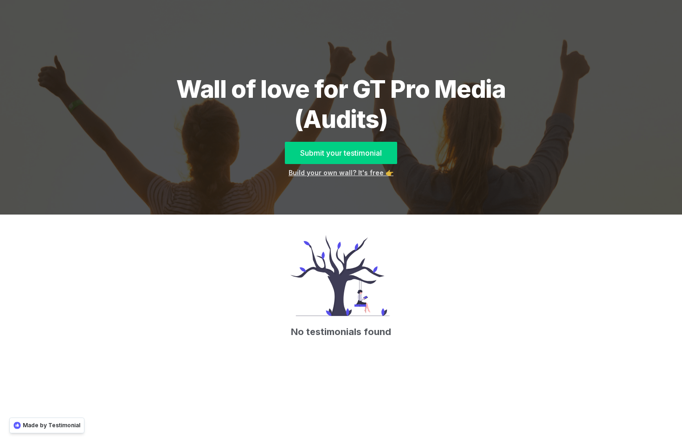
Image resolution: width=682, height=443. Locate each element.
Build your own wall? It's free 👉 (341, 173)
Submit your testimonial (341, 153)
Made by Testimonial (51, 425)
